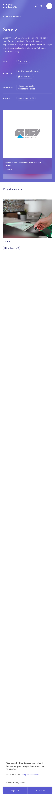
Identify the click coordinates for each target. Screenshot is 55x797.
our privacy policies (30, 774)
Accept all (40, 790)
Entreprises (23, 61)
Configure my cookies (16, 782)
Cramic (6, 241)
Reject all (15, 790)
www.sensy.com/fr (26, 98)
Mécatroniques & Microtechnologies (26, 87)
